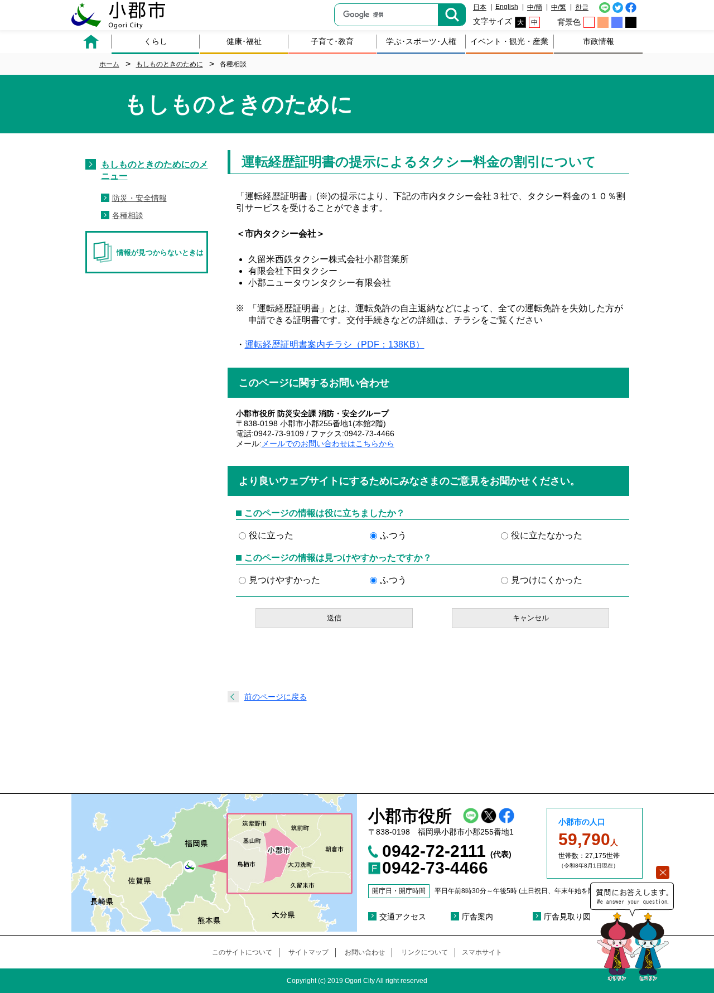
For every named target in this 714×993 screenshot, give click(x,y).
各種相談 (127, 215)
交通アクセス (402, 916)
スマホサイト (482, 952)
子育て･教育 (332, 41)
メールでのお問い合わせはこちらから (328, 443)
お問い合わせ (365, 952)
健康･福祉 (244, 41)
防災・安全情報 (139, 198)
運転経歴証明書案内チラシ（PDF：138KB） (334, 344)
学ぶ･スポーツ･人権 (421, 41)
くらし (155, 41)
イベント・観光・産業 (509, 41)
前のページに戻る (275, 696)
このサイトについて (242, 952)
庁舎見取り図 (567, 916)
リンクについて (424, 952)
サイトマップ (308, 952)
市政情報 (598, 41)
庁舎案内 (477, 916)
